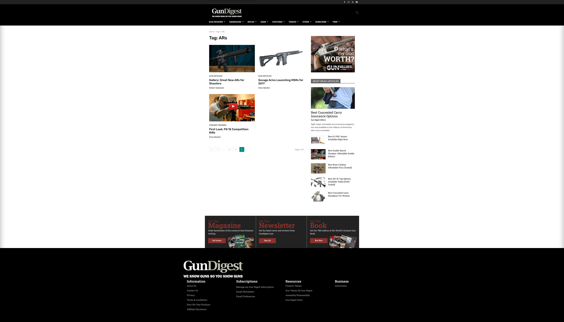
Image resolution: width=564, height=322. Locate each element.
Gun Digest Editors (318, 120)
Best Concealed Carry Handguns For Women (339, 194)
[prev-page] (211, 149)
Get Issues (216, 241)
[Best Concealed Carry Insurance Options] (333, 98)
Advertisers (341, 285)
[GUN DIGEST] (282, 269)
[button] (306, 12)
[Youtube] (356, 2)
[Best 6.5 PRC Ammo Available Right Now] (318, 140)
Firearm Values (294, 285)
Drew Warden (264, 88)
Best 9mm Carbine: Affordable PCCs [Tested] (340, 166)
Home (211, 31)
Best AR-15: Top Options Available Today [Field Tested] (339, 181)
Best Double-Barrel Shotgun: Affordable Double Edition (341, 153)
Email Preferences (245, 296)
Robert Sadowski (216, 88)
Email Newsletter (245, 291)
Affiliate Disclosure (197, 309)
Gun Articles (215, 76)
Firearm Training (217, 125)
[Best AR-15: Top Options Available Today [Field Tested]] (318, 182)
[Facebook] (344, 2)
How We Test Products (198, 304)
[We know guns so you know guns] (227, 12)
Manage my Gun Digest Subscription (255, 287)
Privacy (191, 295)
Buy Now (319, 241)
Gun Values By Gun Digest (299, 290)
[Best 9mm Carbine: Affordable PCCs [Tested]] (318, 168)
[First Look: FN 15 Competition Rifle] (232, 107)
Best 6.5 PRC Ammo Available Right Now (338, 138)
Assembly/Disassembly (298, 295)
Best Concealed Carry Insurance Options (326, 114)
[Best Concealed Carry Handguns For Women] (318, 196)
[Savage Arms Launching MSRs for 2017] (281, 58)
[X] (352, 2)
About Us (191, 285)
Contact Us (192, 290)
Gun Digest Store (294, 300)
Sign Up (267, 241)
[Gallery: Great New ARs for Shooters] (232, 58)
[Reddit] (348, 2)
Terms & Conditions (197, 300)
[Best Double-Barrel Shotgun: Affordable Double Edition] (318, 154)
